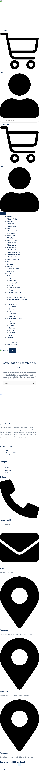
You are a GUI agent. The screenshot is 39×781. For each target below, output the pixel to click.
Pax (10, 278)
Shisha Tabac (8, 216)
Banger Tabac (11, 247)
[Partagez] (16, 776)
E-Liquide (10, 337)
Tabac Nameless (12, 250)
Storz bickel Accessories (17, 297)
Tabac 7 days (11, 224)
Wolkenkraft (13, 283)
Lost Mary (12, 314)
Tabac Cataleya (12, 240)
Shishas (6, 262)
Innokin (11, 330)
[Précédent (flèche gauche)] (3, 779)
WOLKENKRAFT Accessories (18, 299)
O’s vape (12, 309)
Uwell (11, 335)
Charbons (10, 264)
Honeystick (12, 323)
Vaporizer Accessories (14, 292)
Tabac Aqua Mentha (13, 252)
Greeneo (12, 332)
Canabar (12, 316)
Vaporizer (7, 273)
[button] (4, 769)
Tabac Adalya (11, 245)
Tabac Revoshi (11, 238)
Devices (9, 276)
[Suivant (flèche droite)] (9, 779)
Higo (10, 321)
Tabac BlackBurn (12, 226)
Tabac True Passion (13, 259)
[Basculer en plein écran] (9, 776)
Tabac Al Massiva (12, 231)
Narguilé (9, 266)
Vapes (6, 302)
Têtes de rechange (13, 344)
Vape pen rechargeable (14, 318)
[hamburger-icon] (3, 213)
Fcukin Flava (13, 342)
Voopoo (11, 325)
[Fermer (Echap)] (22, 776)
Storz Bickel (13, 280)
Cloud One (10, 271)
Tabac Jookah (11, 243)
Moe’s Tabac (11, 235)
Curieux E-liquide (14, 340)
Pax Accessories (14, 295)
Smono (11, 285)
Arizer (11, 290)
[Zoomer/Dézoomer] (3, 776)
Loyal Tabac (11, 233)
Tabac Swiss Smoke (13, 257)
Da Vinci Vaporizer (15, 287)
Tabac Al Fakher (12, 219)
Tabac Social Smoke (13, 254)
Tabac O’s (10, 228)
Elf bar (11, 311)
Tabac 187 (10, 221)
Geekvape (12, 328)
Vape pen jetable (12, 304)
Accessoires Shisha (13, 269)
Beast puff (12, 307)
